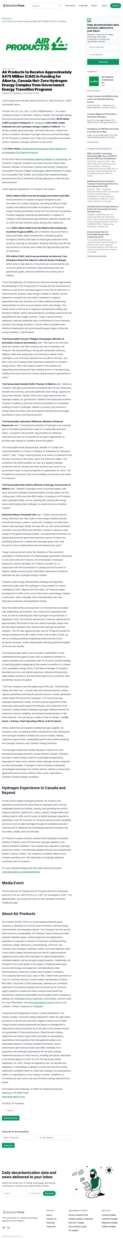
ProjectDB (83, 5)
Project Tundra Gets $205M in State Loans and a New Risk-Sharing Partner (102, 99)
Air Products (37, 122)
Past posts (6, 18)
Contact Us (51, 1219)
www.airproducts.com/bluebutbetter (21, 872)
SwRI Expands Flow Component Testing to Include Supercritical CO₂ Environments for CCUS (102, 183)
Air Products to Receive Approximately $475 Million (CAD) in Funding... (34, 21)
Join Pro (115, 6)
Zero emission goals (77, 1226)
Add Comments (10, 1118)
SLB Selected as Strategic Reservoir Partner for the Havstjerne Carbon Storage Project (103, 209)
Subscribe (50, 1226)
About (49, 1215)
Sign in (105, 5)
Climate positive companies (80, 1219)
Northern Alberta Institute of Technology (47, 159)
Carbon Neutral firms (78, 1215)
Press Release (8, 69)
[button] (94, 5)
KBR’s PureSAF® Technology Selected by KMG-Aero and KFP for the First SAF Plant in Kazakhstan (102, 156)
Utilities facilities (109, 1226)
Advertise (50, 1222)
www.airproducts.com (13, 1096)
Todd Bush (17, 93)
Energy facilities (109, 1215)
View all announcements (96, 256)
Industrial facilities (110, 1219)
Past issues (70, 5)
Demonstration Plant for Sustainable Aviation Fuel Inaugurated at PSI (98, 234)
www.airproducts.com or (41, 1002)
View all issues (93, 142)
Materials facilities (110, 1222)
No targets (73, 1230)
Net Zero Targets (76, 1222)
